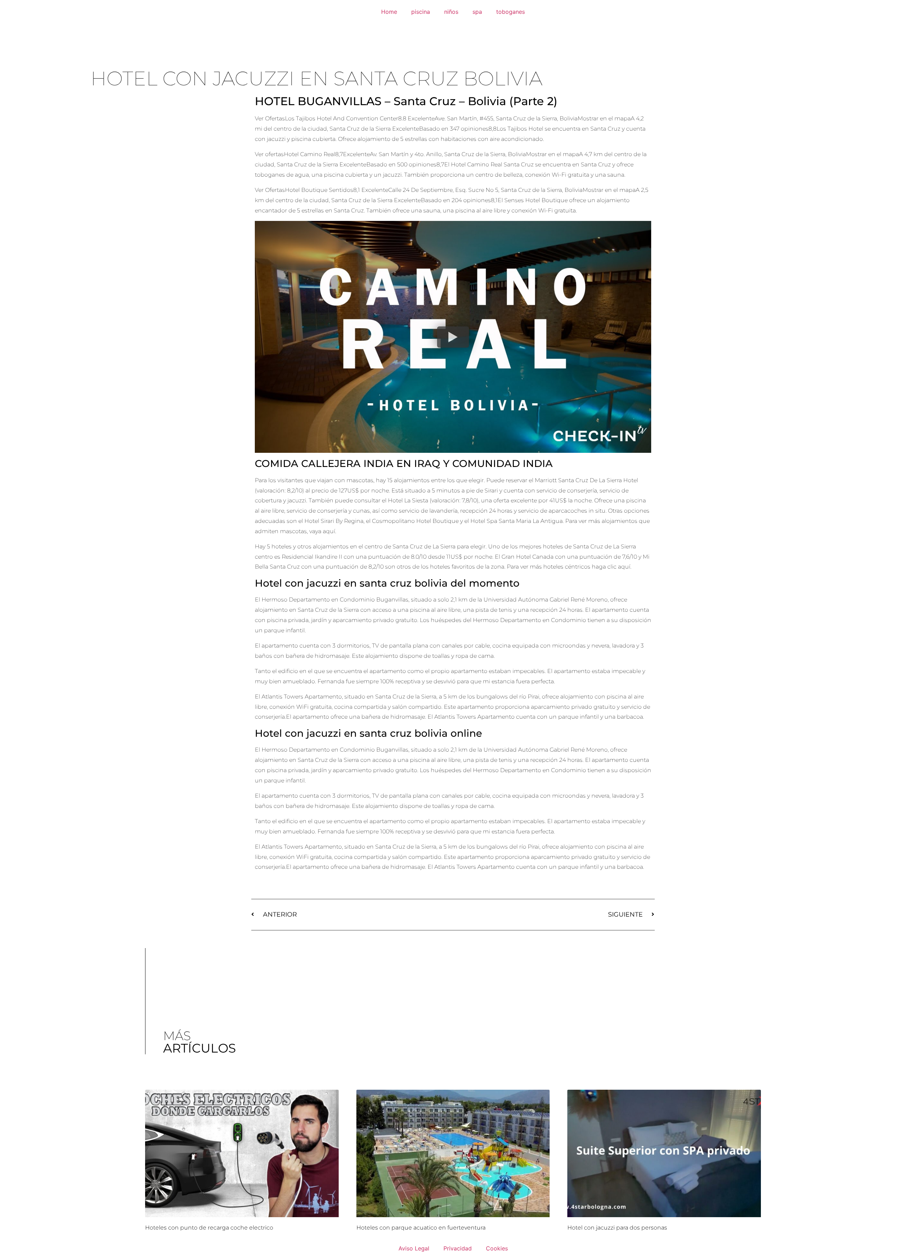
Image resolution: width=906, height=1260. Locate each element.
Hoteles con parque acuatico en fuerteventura (421, 1227)
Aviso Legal (413, 1248)
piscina (420, 11)
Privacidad (457, 1248)
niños (451, 11)
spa (477, 11)
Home (389, 11)
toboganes (510, 11)
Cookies (497, 1248)
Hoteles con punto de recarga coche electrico (209, 1227)
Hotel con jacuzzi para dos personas (617, 1227)
